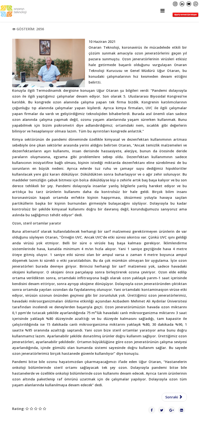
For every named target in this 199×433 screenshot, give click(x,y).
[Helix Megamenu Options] (162, 10)
